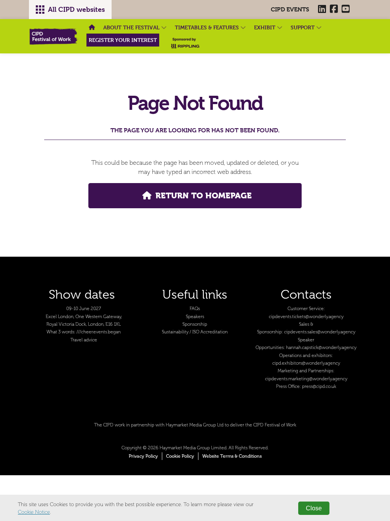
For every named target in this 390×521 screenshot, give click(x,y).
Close (314, 508)
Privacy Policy (143, 456)
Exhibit (265, 27)
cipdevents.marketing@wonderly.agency (306, 378)
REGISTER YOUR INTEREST (123, 40)
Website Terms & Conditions (232, 456)
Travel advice (83, 340)
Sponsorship (194, 324)
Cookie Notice (34, 512)
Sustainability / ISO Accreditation (195, 332)
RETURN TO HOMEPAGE (203, 195)
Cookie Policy (180, 456)
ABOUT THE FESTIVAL (132, 27)
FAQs (195, 308)
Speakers (195, 316)
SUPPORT (303, 27)
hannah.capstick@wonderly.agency (321, 347)
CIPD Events (290, 9)
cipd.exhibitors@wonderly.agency (306, 363)
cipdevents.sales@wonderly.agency (319, 332)
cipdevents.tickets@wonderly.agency (306, 316)
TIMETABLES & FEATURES (207, 27)
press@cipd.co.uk (319, 386)
